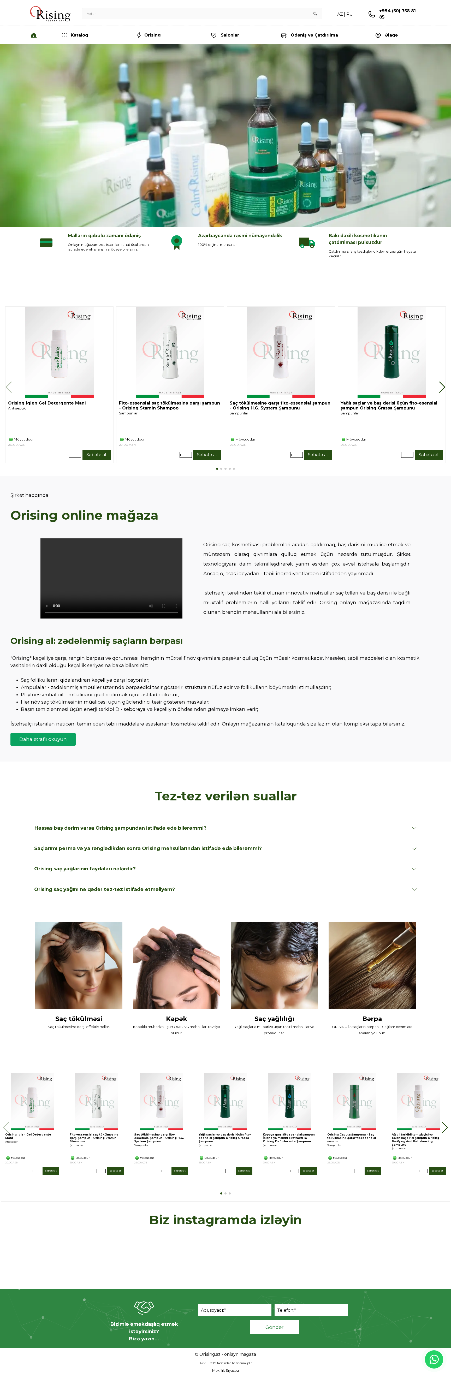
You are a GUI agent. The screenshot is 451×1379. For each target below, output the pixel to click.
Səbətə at (96, 454)
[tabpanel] (400, 17)
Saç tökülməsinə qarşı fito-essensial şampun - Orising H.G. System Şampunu (280, 406)
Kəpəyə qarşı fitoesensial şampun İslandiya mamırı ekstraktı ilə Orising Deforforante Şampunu (289, 1138)
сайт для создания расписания (226, 1271)
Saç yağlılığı (274, 1019)
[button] (371, 14)
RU (349, 14)
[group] (59, 384)
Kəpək (176, 1019)
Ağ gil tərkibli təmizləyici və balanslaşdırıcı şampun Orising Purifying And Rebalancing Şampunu (415, 1139)
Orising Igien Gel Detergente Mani (47, 403)
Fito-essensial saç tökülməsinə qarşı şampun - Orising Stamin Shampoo (169, 406)
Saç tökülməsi (78, 1019)
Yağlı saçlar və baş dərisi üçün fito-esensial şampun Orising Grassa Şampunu (389, 406)
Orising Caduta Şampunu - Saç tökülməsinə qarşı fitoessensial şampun (351, 1138)
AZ (340, 14)
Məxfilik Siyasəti (225, 1370)
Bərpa (372, 1019)
